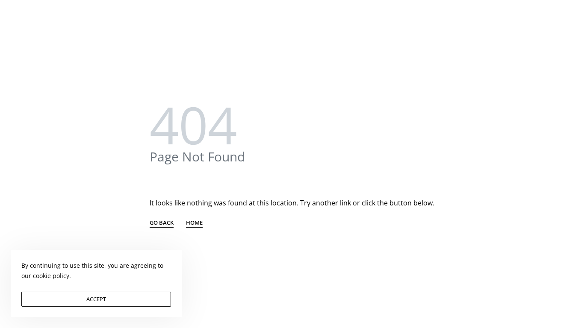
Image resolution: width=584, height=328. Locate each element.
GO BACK (162, 223)
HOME (194, 223)
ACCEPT (96, 299)
